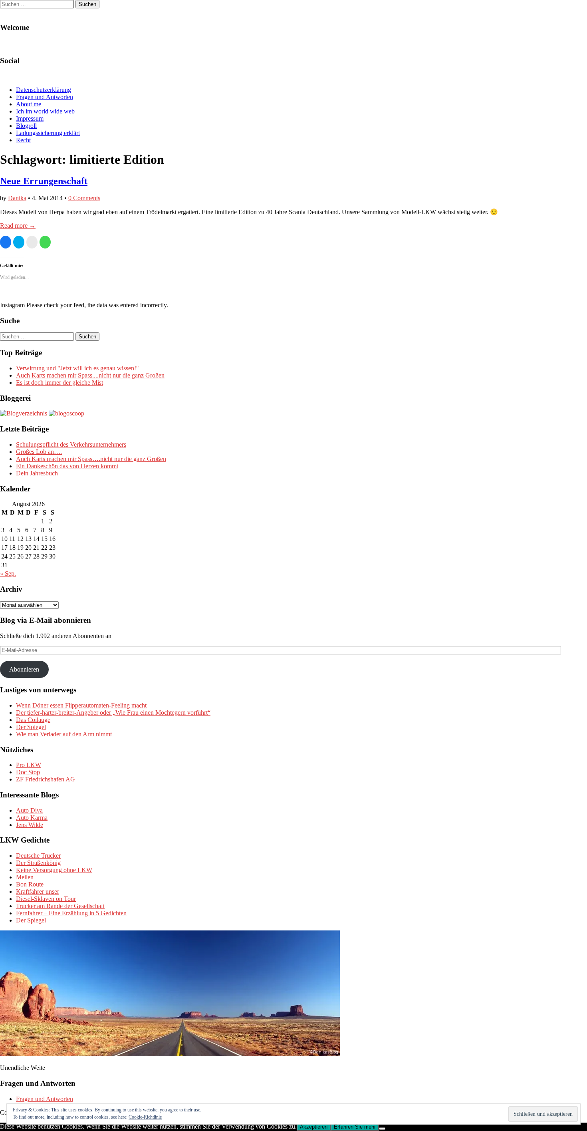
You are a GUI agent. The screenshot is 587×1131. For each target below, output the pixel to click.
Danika (17, 198)
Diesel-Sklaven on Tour (46, 898)
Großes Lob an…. (39, 451)
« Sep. (8, 573)
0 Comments (84, 198)
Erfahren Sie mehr (355, 1127)
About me (28, 104)
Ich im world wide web (45, 111)
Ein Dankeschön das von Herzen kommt (67, 466)
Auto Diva (29, 810)
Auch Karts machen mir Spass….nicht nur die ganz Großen (91, 458)
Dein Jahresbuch (37, 473)
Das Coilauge (33, 719)
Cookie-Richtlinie (145, 1117)
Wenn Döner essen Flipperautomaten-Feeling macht (81, 705)
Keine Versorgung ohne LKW (54, 870)
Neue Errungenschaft (43, 181)
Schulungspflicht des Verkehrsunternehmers (71, 444)
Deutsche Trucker (38, 855)
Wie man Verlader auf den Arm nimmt (64, 734)
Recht (23, 140)
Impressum (30, 118)
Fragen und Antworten (44, 96)
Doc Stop (28, 772)
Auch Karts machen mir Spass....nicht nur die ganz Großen (90, 375)
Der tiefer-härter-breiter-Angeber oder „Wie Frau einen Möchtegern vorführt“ (113, 712)
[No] (382, 1128)
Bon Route (30, 884)
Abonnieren (24, 669)
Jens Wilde (29, 824)
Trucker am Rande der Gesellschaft (60, 905)
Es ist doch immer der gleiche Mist (59, 382)
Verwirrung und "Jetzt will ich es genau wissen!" (77, 368)
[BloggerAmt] (23, 413)
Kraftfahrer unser (37, 891)
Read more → (18, 225)
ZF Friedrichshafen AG (45, 779)
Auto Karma (32, 817)
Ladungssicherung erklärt (48, 132)
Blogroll (26, 125)
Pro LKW (28, 764)
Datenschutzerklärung (43, 89)
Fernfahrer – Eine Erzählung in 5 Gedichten (71, 913)
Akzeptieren (313, 1127)
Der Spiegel (31, 727)
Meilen (25, 877)
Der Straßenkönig (38, 862)
